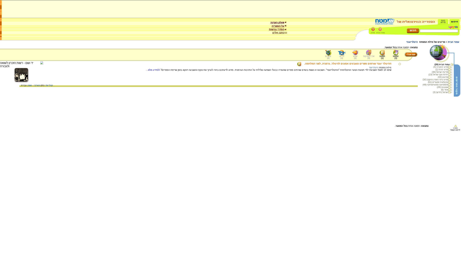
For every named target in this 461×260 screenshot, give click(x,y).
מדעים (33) (443, 77)
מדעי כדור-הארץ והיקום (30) (435, 79)
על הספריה (278, 26)
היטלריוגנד (373, 67)
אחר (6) (444, 89)
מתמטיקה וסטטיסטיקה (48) (435, 84)
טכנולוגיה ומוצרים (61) (438, 82)
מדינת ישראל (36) (440, 72)
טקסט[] (396, 57)
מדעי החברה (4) (440, 67)
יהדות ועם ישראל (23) (438, 74)
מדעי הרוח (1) (441, 69)
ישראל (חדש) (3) (440, 92)
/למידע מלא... (153, 70)
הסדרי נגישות (276, 29)
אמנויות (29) (442, 87)
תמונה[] (382, 57)
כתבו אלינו (278, 32)
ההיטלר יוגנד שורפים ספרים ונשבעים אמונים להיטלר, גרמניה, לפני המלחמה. (347, 63)
